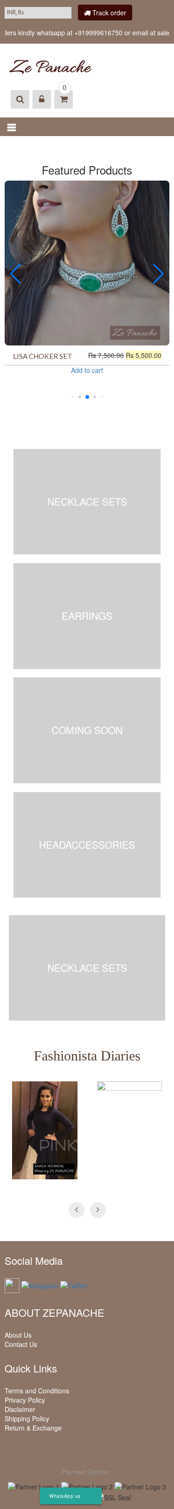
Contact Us (21, 1344)
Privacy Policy (25, 1400)
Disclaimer (20, 1409)
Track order (108, 12)
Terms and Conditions (37, 1390)
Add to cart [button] (87, 370)
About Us (18, 1335)
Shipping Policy (27, 1418)
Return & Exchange (33, 1427)
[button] (72, 397)
